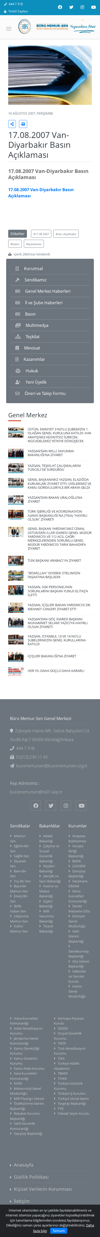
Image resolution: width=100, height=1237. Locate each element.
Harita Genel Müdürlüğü (77, 991)
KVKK (18, 1083)
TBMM (63, 1073)
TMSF (62, 1043)
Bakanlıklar (49, 826)
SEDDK (63, 1028)
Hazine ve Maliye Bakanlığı (48, 891)
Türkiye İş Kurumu (72, 1093)
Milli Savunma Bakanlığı (46, 916)
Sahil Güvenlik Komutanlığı (22, 1126)
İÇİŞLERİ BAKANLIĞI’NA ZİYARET (52, 656)
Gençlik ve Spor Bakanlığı (50, 878)
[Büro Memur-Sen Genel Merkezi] (50, 26)
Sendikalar (20, 826)
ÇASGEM (78, 866)
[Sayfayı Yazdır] (23, 124)
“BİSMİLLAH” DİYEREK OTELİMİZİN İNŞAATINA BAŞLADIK (54, 575)
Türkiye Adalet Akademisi (66, 1066)
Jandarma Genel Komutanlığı (24, 1041)
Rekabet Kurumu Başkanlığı (25, 1116)
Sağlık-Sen (21, 856)
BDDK (76, 861)
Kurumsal (33, 268)
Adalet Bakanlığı (46, 838)
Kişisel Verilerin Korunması (43, 1189)
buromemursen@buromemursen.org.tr (51, 766)
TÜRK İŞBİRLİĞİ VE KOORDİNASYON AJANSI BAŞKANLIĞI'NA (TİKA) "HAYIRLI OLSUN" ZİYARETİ (57, 515)
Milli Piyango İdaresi (29, 1098)
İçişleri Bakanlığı (46, 904)
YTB (60, 1108)
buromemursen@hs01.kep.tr (36, 792)
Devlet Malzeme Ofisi (79, 908)
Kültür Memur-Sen (19, 929)
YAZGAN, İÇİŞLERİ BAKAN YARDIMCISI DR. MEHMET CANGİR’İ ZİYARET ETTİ (59, 607)
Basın (30, 314)
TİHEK (62, 1078)
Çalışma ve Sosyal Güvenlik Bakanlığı (49, 853)
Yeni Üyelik (36, 382)
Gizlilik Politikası (31, 1177)
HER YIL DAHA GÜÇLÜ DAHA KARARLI (56, 670)
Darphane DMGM (77, 884)
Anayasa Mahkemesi (77, 838)
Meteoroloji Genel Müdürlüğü (25, 1091)
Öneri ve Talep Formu (45, 393)
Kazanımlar (34, 359)
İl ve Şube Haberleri (44, 303)
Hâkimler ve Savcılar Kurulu (77, 976)
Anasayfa (23, 1165)
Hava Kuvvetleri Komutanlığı (24, 1021)
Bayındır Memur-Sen (19, 888)
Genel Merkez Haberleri (48, 291)
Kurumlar (77, 826)
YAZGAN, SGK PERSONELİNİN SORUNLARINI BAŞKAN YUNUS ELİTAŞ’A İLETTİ (58, 591)
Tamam (59, 1230)
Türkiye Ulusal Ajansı (73, 1098)
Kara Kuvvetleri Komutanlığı (23, 1076)
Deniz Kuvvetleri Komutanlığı (77, 896)
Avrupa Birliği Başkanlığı (76, 851)
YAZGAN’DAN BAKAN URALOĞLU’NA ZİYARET (55, 499)
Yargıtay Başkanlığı (72, 1103)
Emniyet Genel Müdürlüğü (77, 921)
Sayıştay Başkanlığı (28, 1133)
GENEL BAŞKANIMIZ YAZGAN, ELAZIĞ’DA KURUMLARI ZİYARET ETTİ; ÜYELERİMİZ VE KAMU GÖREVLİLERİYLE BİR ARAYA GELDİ (59, 483)
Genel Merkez (27, 415)
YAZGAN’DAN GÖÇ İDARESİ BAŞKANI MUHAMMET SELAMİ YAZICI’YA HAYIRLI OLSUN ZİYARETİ (58, 623)
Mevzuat (32, 348)
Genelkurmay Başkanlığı (78, 954)
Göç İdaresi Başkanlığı (78, 964)
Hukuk (32, 371)
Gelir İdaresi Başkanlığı (76, 936)
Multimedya (37, 325)
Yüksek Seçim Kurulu (73, 1113)
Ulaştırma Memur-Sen (19, 919)
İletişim (22, 1201)
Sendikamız (35, 280)
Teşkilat (33, 336)
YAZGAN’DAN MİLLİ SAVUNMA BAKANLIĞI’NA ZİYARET (51, 453)
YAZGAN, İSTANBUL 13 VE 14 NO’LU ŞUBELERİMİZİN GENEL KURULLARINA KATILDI (57, 640)
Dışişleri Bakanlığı (47, 868)
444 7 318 (16, 4)
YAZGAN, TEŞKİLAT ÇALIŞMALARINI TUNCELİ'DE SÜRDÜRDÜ (54, 467)
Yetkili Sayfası (18, 11)
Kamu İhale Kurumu (29, 1068)
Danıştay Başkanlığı (77, 874)
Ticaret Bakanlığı (46, 929)
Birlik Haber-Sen (18, 908)
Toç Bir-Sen (22, 881)
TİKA (61, 1058)
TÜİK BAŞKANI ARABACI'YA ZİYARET (54, 560)
